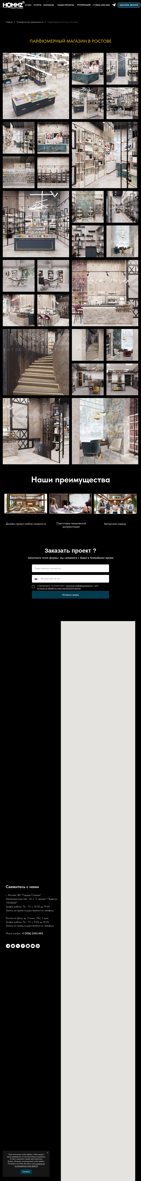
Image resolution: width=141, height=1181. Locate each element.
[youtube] (33, 946)
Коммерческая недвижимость (30, 22)
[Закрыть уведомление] (47, 1152)
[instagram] (28, 946)
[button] (129, 5)
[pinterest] (23, 946)
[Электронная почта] (13, 946)
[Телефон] (18, 946)
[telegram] (8, 946)
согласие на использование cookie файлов (30, 1165)
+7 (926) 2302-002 (32, 933)
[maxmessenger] (38, 946)
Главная (9, 22)
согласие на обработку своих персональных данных (59, 588)
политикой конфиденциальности (79, 586)
